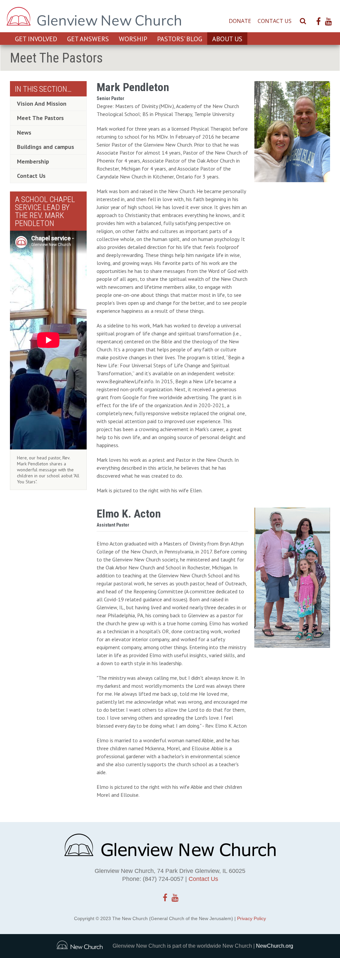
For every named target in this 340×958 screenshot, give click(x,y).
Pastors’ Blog (179, 39)
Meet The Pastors (40, 118)
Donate (240, 21)
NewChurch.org (274, 946)
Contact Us (275, 21)
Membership (33, 161)
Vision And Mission (41, 103)
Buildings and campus (45, 147)
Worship (133, 39)
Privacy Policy (251, 918)
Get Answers (88, 39)
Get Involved (36, 39)
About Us (227, 39)
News (24, 132)
